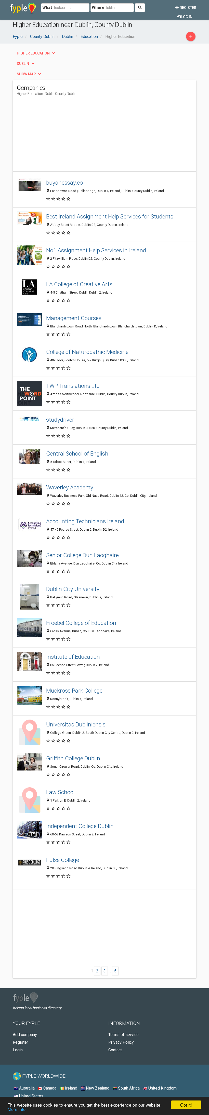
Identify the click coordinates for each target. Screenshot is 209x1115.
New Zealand (97, 1088)
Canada (49, 1088)
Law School (60, 792)
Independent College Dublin (80, 826)
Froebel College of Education (81, 623)
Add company (25, 1034)
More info (16, 1109)
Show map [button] (26, 74)
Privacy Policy (121, 1042)
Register (187, 8)
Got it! (186, 1105)
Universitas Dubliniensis (76, 724)
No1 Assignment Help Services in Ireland (96, 250)
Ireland (70, 1088)
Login (18, 1050)
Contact (115, 1050)
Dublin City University (72, 589)
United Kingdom (162, 1088)
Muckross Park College (74, 690)
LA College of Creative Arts (79, 284)
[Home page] (23, 7)
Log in (186, 17)
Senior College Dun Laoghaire (82, 555)
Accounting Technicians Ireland (85, 521)
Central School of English (77, 453)
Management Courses (73, 318)
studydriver (60, 419)
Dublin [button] (23, 64)
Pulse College (62, 860)
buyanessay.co (64, 182)
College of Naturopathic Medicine (87, 352)
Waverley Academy (69, 487)
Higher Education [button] (33, 53)
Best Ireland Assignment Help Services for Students (109, 216)
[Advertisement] (59, 135)
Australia (26, 1088)
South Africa (128, 1088)
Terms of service (123, 1034)
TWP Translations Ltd (73, 385)
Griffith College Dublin (73, 758)
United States (30, 1096)
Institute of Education (73, 656)
